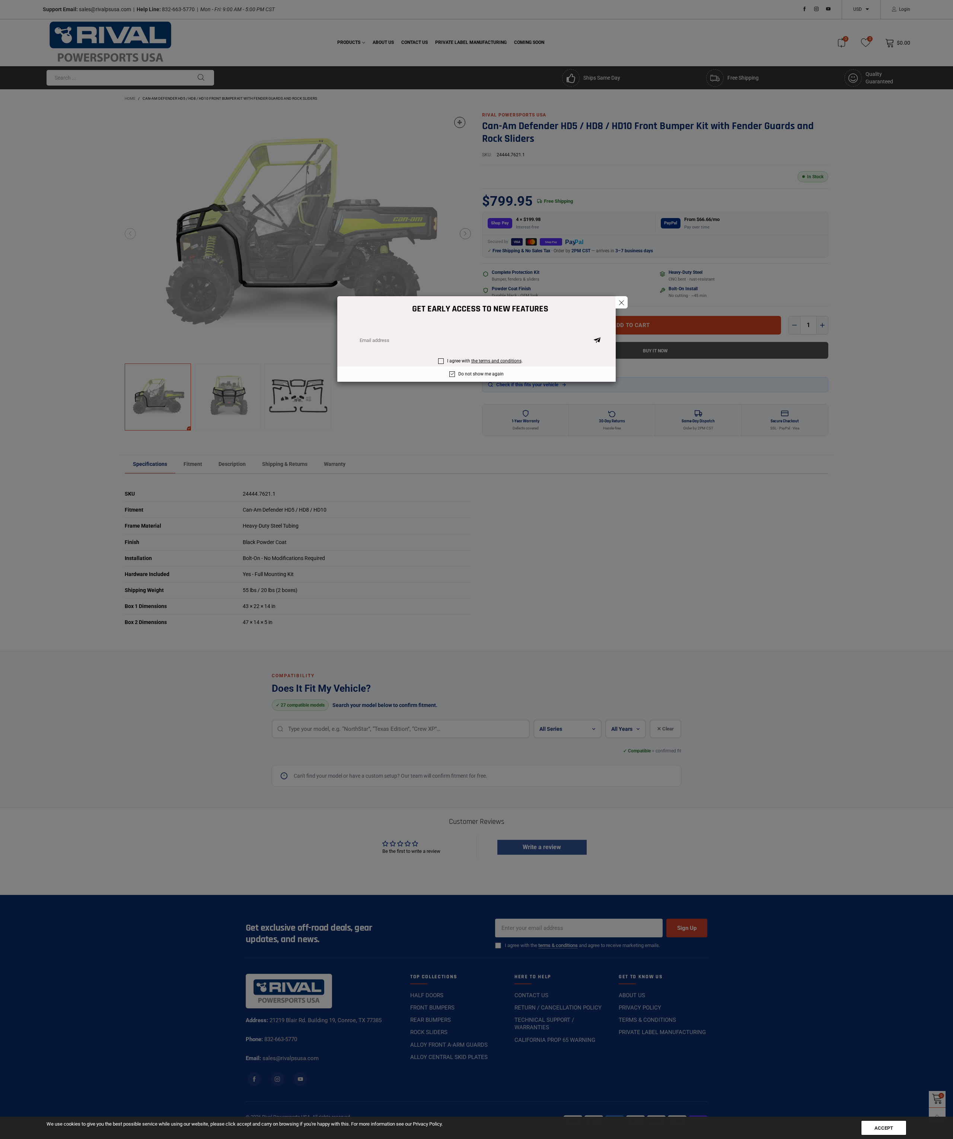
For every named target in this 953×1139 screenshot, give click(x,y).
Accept (883, 1128)
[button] (597, 340)
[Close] (621, 302)
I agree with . (485, 361)
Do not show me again (481, 374)
